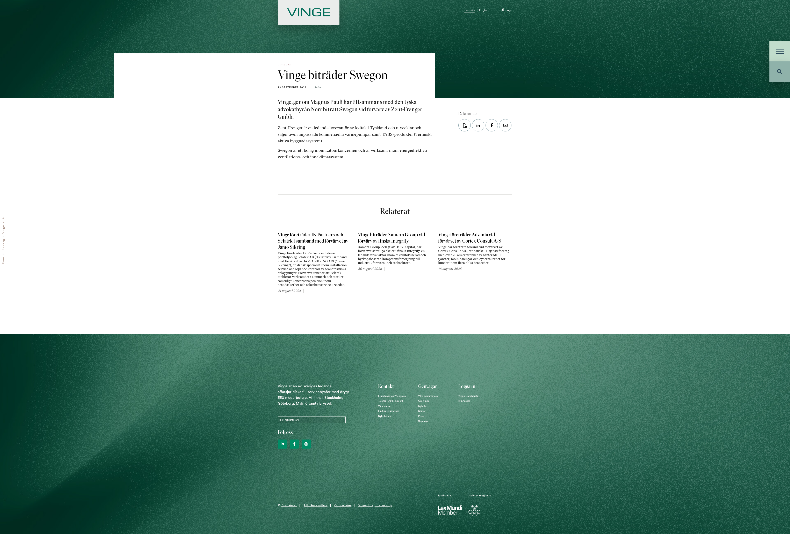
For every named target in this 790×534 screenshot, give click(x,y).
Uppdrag (3, 245)
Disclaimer (289, 505)
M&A (318, 87)
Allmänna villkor (315, 505)
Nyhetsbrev (384, 416)
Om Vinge (424, 401)
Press (421, 416)
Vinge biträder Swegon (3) (3, 214)
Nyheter (422, 406)
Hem (3, 260)
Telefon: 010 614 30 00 (390, 401)
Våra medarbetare (428, 396)
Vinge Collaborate (468, 396)
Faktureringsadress (388, 411)
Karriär (421, 411)
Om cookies (342, 505)
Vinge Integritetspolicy (375, 505)
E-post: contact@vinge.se (392, 396)
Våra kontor (384, 406)
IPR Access (464, 401)
